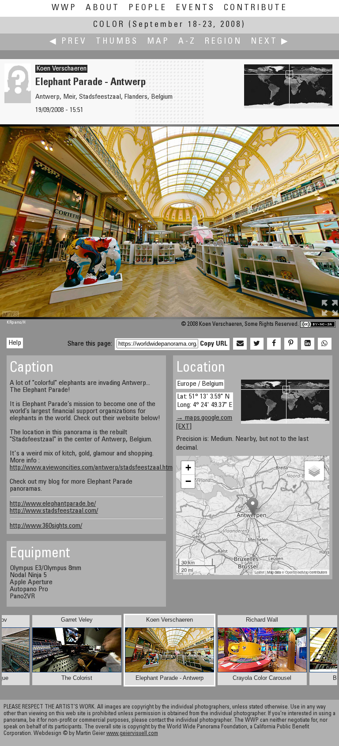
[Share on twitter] (257, 343)
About (103, 8)
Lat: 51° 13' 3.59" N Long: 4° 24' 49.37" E (204, 401)
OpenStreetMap (297, 572)
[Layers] (314, 471)
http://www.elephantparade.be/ (53, 503)
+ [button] (188, 467)
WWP (64, 8)
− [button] (188, 481)
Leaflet (259, 572)
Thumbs (117, 41)
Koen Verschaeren (61, 68)
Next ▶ (270, 41)
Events (195, 8)
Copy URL (214, 343)
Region (223, 41)
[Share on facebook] (274, 343)
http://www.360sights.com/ (46, 526)
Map (158, 41)
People (147, 8)
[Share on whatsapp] (324, 343)
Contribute (255, 8)
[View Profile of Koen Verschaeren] (17, 101)
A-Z (187, 41)
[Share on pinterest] (291, 343)
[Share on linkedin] (308, 343)
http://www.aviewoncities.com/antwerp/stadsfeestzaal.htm (91, 467)
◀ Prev (68, 41)
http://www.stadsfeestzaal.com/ (54, 511)
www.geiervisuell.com (132, 734)
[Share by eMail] (240, 343)
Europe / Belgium (200, 384)
